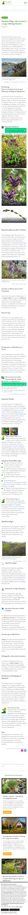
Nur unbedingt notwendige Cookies (9, 912)
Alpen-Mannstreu (6, 719)
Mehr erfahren (7, 812)
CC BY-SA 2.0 (23, 394)
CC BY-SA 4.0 (16, 204)
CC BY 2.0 (24, 561)
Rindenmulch (20, 580)
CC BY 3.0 (18, 166)
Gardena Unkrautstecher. (10, 515)
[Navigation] (25, 3)
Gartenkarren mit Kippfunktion (9, 444)
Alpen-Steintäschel (6, 717)
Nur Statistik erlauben (14, 909)
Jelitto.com (17, 256)
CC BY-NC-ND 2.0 (23, 284)
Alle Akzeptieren (5, 909)
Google (16, 906)
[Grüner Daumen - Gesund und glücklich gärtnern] (7, 3)
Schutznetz (14, 372)
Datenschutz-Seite (8, 892)
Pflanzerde (19, 416)
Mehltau (4, 536)
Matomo (20, 906)
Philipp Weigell (12, 166)
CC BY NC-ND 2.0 (23, 82)
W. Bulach (11, 204)
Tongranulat (5, 420)
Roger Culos (12, 221)
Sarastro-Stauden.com (20, 245)
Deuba (16, 446)
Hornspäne (9, 482)
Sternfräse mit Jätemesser (18, 507)
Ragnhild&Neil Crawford (17, 394)
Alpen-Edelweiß (8, 715)
